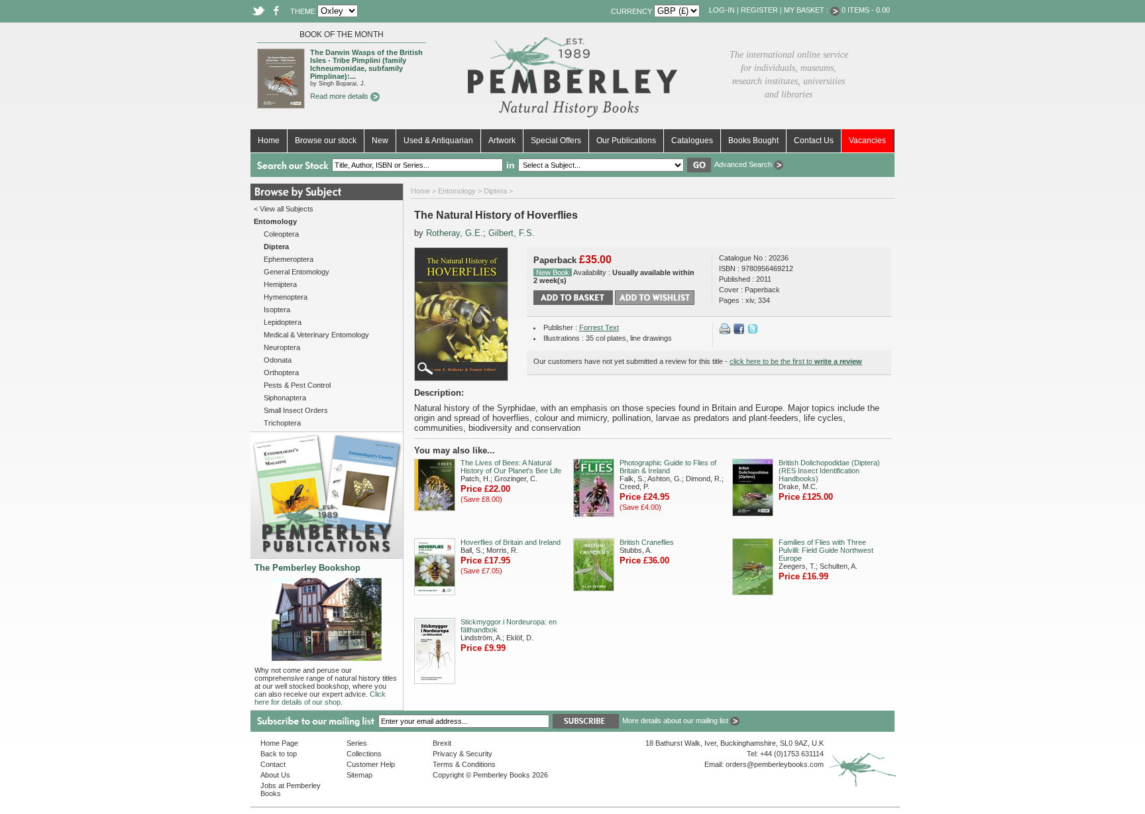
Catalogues (692, 140)
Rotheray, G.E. (454, 233)
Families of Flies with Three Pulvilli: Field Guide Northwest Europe (826, 550)
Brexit (442, 743)
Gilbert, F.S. (511, 233)
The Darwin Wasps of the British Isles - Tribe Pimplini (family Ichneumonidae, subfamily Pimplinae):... (366, 64)
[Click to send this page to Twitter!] (752, 331)
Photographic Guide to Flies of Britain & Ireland (668, 467)
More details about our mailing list (676, 721)
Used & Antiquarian (438, 140)
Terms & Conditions (464, 764)
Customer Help (371, 764)
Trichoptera (282, 423)
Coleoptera (281, 234)
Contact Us (814, 140)
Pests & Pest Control (297, 385)
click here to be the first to (796, 361)
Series (357, 743)
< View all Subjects (283, 209)
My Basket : (807, 10)
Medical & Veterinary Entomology (316, 335)
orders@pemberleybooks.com (775, 764)
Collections (364, 754)
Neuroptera (282, 347)
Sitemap (359, 775)
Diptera (495, 191)
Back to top (278, 754)
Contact (273, 764)
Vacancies (867, 140)
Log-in (722, 10)
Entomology (457, 191)
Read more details (340, 96)
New (380, 140)
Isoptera (277, 310)
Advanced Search (744, 164)
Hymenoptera (285, 297)
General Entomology (296, 272)
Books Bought (753, 140)
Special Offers (556, 140)
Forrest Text (599, 327)
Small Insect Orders (296, 410)
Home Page (279, 743)
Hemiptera (280, 284)
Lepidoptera (282, 322)
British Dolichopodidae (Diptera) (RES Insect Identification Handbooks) (829, 471)
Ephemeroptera (288, 259)
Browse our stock (325, 140)
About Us (275, 775)
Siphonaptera (285, 398)
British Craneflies (647, 542)
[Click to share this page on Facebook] (739, 331)
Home (269, 140)
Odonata (278, 360)
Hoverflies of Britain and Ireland (511, 542)
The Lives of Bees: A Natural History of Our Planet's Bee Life (511, 467)
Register (759, 10)
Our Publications (626, 140)
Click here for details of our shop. (320, 698)
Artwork (502, 140)
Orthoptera (281, 373)
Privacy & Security (462, 754)
